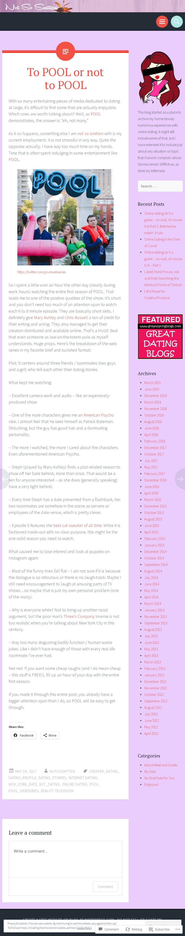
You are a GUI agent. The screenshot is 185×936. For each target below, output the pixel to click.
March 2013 (152, 662)
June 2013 (151, 642)
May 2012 (151, 727)
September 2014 (155, 564)
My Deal (150, 771)
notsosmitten (62, 771)
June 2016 (151, 486)
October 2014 (154, 558)
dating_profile (22, 778)
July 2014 (151, 577)
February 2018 (154, 441)
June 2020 (151, 389)
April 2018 (151, 434)
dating (112, 771)
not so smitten (90, 133)
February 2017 (154, 473)
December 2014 (155, 551)
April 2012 (151, 733)
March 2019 (152, 402)
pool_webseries (24, 791)
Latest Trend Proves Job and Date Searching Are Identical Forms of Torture (163, 278)
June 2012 (151, 720)
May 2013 (151, 649)
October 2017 (154, 454)
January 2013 (154, 675)
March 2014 (152, 603)
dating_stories (52, 778)
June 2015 (151, 525)
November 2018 (155, 408)
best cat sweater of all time (77, 525)
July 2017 (151, 460)
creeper (96, 771)
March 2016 (152, 499)
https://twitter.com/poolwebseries (41, 272)
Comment (105, 887)
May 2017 (151, 467)
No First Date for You (159, 778)
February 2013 (154, 668)
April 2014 (151, 597)
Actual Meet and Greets (160, 765)
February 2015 (154, 538)
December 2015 (155, 506)
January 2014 (154, 610)
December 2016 (155, 480)
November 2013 (155, 616)
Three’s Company (79, 616)
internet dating (83, 778)
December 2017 (155, 447)
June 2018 (151, 428)
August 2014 (153, 571)
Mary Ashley (45, 317)
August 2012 (153, 707)
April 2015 (151, 532)
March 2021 (152, 382)
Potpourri (151, 784)
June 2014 (151, 584)
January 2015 (154, 545)
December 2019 (155, 395)
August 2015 (153, 519)
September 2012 (155, 701)
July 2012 (151, 714)
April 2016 (151, 493)
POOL (96, 114)
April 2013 (151, 655)
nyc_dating (49, 784)
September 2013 (155, 623)
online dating (74, 784)
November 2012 (155, 688)
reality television (57, 791)
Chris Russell (76, 317)
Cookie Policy (84, 928)
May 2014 (151, 590)
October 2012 (154, 694)
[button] (65, 217)
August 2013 (153, 629)
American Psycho (99, 415)
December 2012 (155, 681)
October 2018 (154, 415)
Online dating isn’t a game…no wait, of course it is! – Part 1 (163, 259)
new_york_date (23, 784)
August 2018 (153, 421)
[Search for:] (160, 186)
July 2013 (151, 636)
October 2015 (154, 512)
